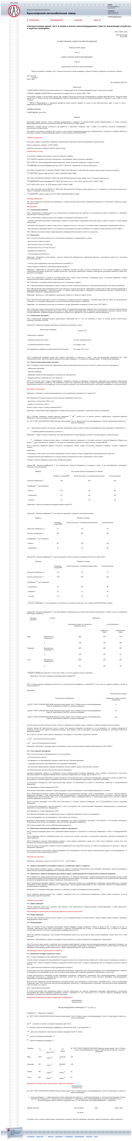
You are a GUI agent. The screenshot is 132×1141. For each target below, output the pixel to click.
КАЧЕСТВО (78, 20)
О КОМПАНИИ (34, 20)
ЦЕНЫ (96, 20)
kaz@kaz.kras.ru (116, 16)
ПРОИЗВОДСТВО (57, 20)
